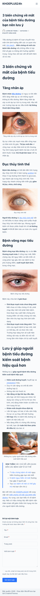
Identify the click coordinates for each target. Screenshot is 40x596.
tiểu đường (16, 94)
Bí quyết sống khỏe (9, 33)
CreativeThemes (11, 593)
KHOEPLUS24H (22, 492)
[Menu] (37, 4)
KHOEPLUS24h (12, 3)
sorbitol (31, 173)
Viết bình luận (10, 551)
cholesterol (11, 383)
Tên (6, 530)
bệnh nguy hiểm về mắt (20, 478)
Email (6, 537)
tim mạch (10, 45)
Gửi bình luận (10, 580)
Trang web (8, 544)
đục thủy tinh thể (26, 218)
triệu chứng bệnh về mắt (21, 472)
